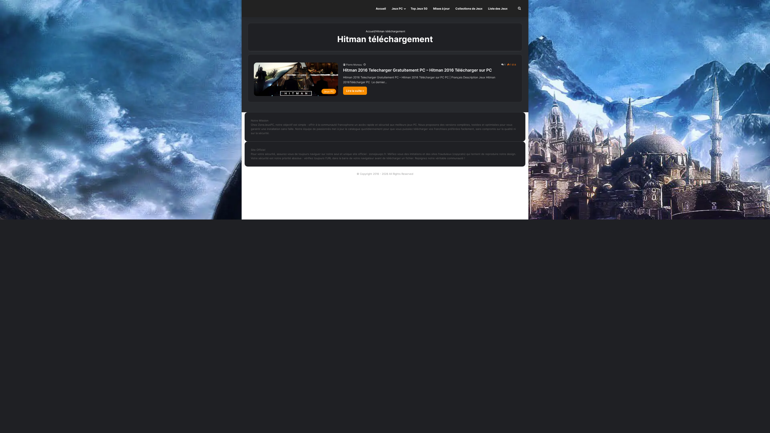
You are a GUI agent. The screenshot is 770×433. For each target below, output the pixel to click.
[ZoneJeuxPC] (268, 8)
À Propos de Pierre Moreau (385, 180)
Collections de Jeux (468, 8)
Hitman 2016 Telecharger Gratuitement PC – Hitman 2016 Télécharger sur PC (417, 70)
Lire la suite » (355, 90)
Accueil (381, 8)
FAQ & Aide (385, 193)
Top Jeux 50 (419, 8)
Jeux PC (397, 8)
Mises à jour (441, 8)
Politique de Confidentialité (385, 205)
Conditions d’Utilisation (385, 186)
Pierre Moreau (354, 64)
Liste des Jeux (498, 8)
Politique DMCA (385, 212)
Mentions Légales (385, 199)
